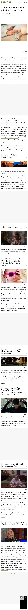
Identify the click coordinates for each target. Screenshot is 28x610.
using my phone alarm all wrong (18, 492)
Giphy (25, 169)
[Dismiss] (26, 597)
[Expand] (21, 597)
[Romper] (6, 2)
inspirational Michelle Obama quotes (13, 515)
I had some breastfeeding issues (9, 287)
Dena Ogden (24, 51)
